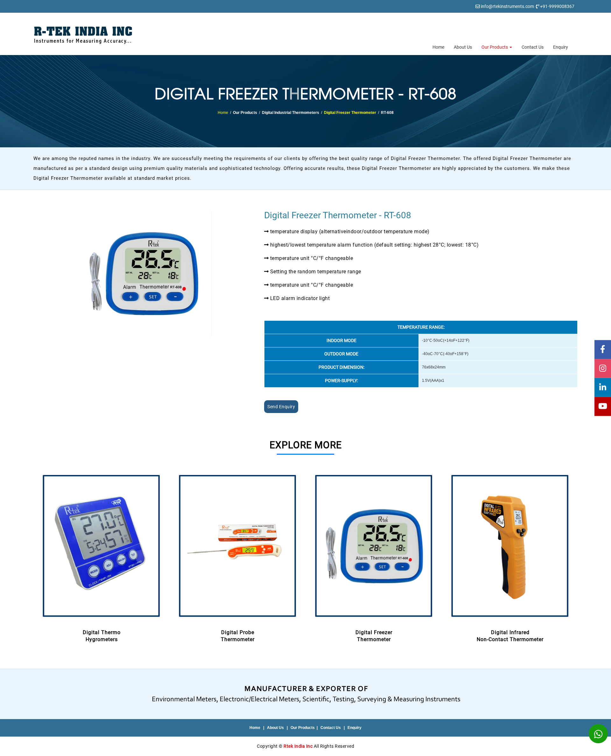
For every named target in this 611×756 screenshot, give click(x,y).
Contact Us (533, 47)
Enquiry (560, 47)
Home (438, 47)
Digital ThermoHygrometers (102, 636)
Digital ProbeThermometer (238, 636)
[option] (101, 557)
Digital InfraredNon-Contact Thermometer (510, 636)
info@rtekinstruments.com (507, 6)
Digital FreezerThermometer (373, 636)
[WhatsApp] (598, 733)
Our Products (495, 47)
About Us (463, 47)
